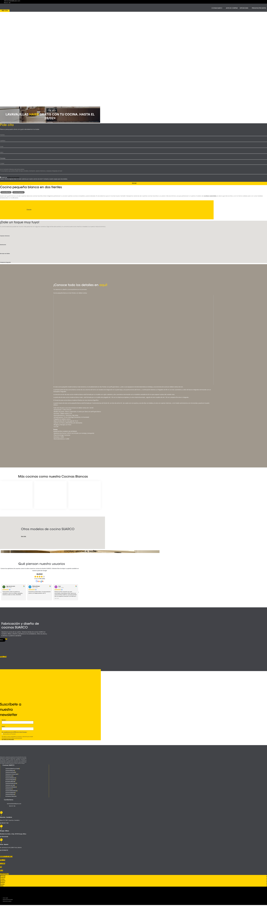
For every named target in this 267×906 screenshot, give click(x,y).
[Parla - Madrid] (50, 841)
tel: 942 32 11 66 (4, 823)
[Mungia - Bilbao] (50, 827)
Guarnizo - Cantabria (6, 817)
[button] (78, 592)
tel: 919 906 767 (4, 850)
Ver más (16, 490)
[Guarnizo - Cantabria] (50, 813)
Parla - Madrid (4, 844)
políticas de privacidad (13, 177)
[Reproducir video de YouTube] (133, 340)
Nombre (4, 720)
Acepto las (10, 177)
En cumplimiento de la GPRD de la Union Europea (14, 732)
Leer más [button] (57, 598)
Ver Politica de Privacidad (8, 739)
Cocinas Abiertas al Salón (80, 551)
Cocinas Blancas (6, 192)
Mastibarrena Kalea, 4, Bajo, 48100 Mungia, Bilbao (13, 834)
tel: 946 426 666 (4, 836)
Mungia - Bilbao (4, 831)
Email (3, 726)
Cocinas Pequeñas (18, 192)
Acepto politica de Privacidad (9, 733)
